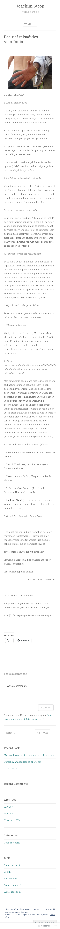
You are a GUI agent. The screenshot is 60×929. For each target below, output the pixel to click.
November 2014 (12, 820)
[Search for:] (19, 732)
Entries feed (10, 878)
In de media (10, 768)
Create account (12, 865)
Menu (32, 24)
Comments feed (12, 885)
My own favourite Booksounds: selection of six (29, 755)
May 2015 (9, 813)
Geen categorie (12, 842)
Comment (46, 707)
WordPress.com (12, 891)
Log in (7, 871)
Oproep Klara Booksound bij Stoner (22, 761)
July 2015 (9, 806)
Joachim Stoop (30, 6)
